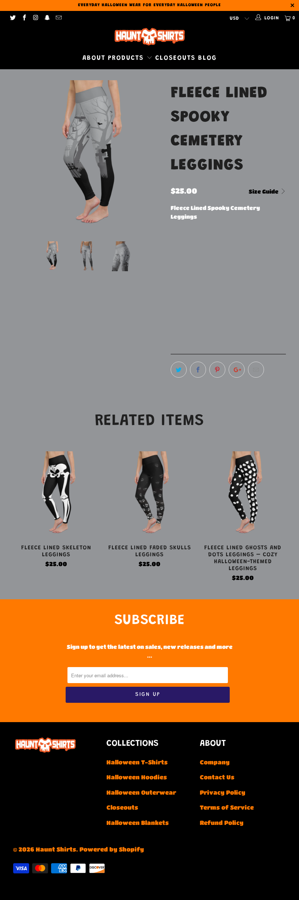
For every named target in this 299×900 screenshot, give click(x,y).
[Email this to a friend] (256, 370)
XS (178, 247)
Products (127, 58)
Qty (175, 300)
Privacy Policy (222, 792)
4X (197, 265)
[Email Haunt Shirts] (58, 18)
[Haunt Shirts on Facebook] (23, 18)
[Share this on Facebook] (198, 370)
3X (178, 265)
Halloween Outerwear (141, 792)
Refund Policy (222, 822)
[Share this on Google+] (237, 370)
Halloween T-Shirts (137, 762)
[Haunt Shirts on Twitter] (12, 18)
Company (215, 762)
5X (215, 265)
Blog (207, 58)
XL (251, 247)
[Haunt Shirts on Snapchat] (46, 18)
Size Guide (264, 191)
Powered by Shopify (111, 849)
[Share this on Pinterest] (217, 370)
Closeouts (175, 58)
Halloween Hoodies (136, 777)
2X (270, 247)
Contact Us (217, 777)
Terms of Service (227, 807)
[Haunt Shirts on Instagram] (35, 18)
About (93, 58)
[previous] (21, 155)
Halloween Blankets (137, 822)
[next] (155, 155)
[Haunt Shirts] (149, 37)
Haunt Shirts (56, 849)
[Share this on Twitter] (179, 370)
